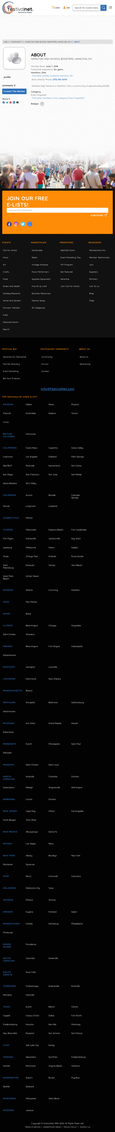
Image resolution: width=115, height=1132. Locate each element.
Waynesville (54, 787)
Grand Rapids (55, 723)
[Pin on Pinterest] (10, 102)
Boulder (52, 495)
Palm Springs (77, 456)
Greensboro (8, 787)
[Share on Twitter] (7, 102)
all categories (38, 308)
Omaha (52, 799)
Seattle (6, 1086)
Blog (91, 293)
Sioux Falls (31, 972)
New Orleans (55, 678)
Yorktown (75, 1065)
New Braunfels (10, 1033)
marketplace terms (52, 1127)
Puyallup (75, 1077)
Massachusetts (11, 690)
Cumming (53, 590)
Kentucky (9, 667)
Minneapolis (54, 744)
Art (4, 264)
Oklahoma (9, 888)
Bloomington (32, 625)
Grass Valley (77, 447)
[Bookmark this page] (29, 224)
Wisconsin (9, 1098)
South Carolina (9, 959)
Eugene (29, 911)
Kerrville (52, 1024)
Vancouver (31, 434)
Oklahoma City (33, 888)
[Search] (103, 8)
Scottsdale (31, 413)
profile (7, 77)
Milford (29, 518)
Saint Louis (54, 764)
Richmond (30, 1065)
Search (6, 329)
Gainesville (31, 538)
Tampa (52, 565)
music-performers (40, 272)
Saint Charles (9, 634)
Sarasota (30, 565)
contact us (85, 1127)
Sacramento (54, 465)
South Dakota (7, 973)
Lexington (30, 667)
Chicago (52, 625)
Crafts (6, 272)
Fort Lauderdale (78, 529)
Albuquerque (32, 831)
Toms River (31, 820)
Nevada (7, 843)
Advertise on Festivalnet (14, 357)
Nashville (30, 995)
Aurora (29, 495)
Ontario (8, 900)
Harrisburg (54, 923)
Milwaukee (31, 1098)
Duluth (29, 744)
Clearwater (31, 529)
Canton (74, 1006)
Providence (31, 944)
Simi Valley (31, 483)
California (10, 447)
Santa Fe (53, 831)
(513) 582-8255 (60, 79)
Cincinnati (53, 876)
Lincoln (29, 799)
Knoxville (75, 986)
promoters (66, 242)
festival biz (9, 349)
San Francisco (32, 474)
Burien (52, 1077)
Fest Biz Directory (11, 364)
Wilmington (76, 787)
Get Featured (66, 272)
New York (9, 855)
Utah (6, 1045)
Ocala (6, 556)
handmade (37, 250)
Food (5, 279)
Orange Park (32, 556)
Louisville (53, 667)
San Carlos (76, 465)
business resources (41, 293)
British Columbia (9, 435)
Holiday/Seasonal (11, 293)
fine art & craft (39, 286)
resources (94, 242)
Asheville (30, 776)
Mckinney (75, 1024)
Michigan (8, 723)
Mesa (51, 404)
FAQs (91, 300)
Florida (8, 529)
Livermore (8, 456)
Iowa (6, 602)
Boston (29, 690)
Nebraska (9, 799)
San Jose (53, 474)
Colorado (9, 495)
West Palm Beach (8, 577)
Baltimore (53, 702)
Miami (51, 547)
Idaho (6, 613)
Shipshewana (9, 655)
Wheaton (30, 634)
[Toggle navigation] (111, 7)
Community (46, 357)
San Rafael (76, 474)
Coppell (6, 1015)
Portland (52, 911)
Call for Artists (10, 250)
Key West (76, 538)
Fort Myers (8, 538)
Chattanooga (32, 986)
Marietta (75, 590)
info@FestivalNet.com (57, 389)
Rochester (8, 864)
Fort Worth (76, 1015)
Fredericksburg (10, 1024)
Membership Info (97, 250)
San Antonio (54, 1033)
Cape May (30, 811)
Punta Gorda (77, 556)
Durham (75, 776)
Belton (52, 1006)
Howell (74, 723)
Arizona (8, 404)
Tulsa (51, 888)
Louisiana (9, 678)
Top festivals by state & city (19, 397)
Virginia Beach (55, 1065)
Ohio (6, 876)
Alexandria (31, 1057)
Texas (6, 1006)
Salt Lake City (32, 1045)
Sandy (52, 1045)
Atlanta (29, 590)
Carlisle (29, 923)
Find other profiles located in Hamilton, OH (52, 75)
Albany (29, 855)
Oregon (8, 911)
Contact (45, 371)
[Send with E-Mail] (17, 102)
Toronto (52, 900)
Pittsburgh (8, 932)
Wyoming (8, 1110)
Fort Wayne (54, 646)
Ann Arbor (30, 723)
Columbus (76, 876)
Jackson (30, 1110)
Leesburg (7, 547)
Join (91, 264)
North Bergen (9, 820)
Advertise (64, 279)
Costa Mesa (31, 447)
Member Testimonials (99, 257)
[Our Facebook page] (9, 224)
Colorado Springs (75, 496)
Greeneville (54, 986)
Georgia (8, 590)
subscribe (97, 215)
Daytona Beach (56, 529)
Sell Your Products (11, 378)
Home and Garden (12, 300)
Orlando (52, 556)
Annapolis (30, 702)
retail (34, 257)
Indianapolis (77, 646)
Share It (6, 99)
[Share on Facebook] (4, 102)
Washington (11, 1077)
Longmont (31, 506)
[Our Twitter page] (23, 224)
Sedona (52, 413)
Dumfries (53, 1057)
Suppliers (93, 272)
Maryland (9, 702)
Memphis (7, 995)
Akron (28, 876)
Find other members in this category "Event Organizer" (58, 98)
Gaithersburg (77, 702)
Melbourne (31, 547)
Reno (51, 843)
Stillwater (7, 752)
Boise (28, 613)
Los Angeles (31, 456)
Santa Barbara (10, 483)
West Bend (54, 1098)
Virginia (8, 1057)
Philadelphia (77, 923)
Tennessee (9, 986)
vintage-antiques (40, 264)
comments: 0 (8, 85)
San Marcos (77, 1033)
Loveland (53, 506)
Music (5, 257)
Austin (29, 1006)
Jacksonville (54, 538)
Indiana (7, 646)
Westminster (9, 711)
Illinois (8, 625)
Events (6, 242)
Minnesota (9, 744)
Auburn (29, 1077)
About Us (84, 349)
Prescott (7, 413)
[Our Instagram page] (16, 224)
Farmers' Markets (11, 308)
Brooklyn (53, 855)
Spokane (30, 1086)
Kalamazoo (8, 732)
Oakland (52, 456)
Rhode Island (7, 945)
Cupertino (53, 447)
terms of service (32, 1127)
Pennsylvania (11, 923)
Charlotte (53, 776)
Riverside (30, 465)
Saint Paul (76, 744)
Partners (93, 279)
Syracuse (30, 864)
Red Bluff (7, 465)
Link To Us (94, 286)
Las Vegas (31, 843)
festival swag (38, 300)
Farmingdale (77, 811)
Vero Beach (76, 565)
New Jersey (10, 811)
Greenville (53, 958)
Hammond (31, 678)
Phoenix (75, 404)
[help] (42, 103)
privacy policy (70, 1127)
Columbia (30, 958)
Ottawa (29, 900)
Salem (74, 911)
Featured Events (10, 322)
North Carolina (9, 777)
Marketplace (38, 242)
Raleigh (29, 787)
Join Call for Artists (69, 286)
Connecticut (11, 518)
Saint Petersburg (8, 566)
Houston (30, 1024)
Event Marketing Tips (70, 257)
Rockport (30, 1033)
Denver (6, 506)
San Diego (8, 474)
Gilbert (29, 404)
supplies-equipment (41, 279)
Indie (5, 315)
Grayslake (76, 625)
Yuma (6, 422)
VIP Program (66, 264)
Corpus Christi (32, 1015)
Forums (44, 364)
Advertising (85, 364)
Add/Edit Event (67, 250)
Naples (74, 547)
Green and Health (11, 286)
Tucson (74, 413)
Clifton (52, 811)
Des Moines (31, 602)
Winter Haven (32, 576)
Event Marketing (11, 371)
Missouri (8, 764)
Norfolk (6, 1065)
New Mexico (10, 831)
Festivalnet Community (55, 349)
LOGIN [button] (57, 8)
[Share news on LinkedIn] (14, 102)
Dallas (51, 1015)
